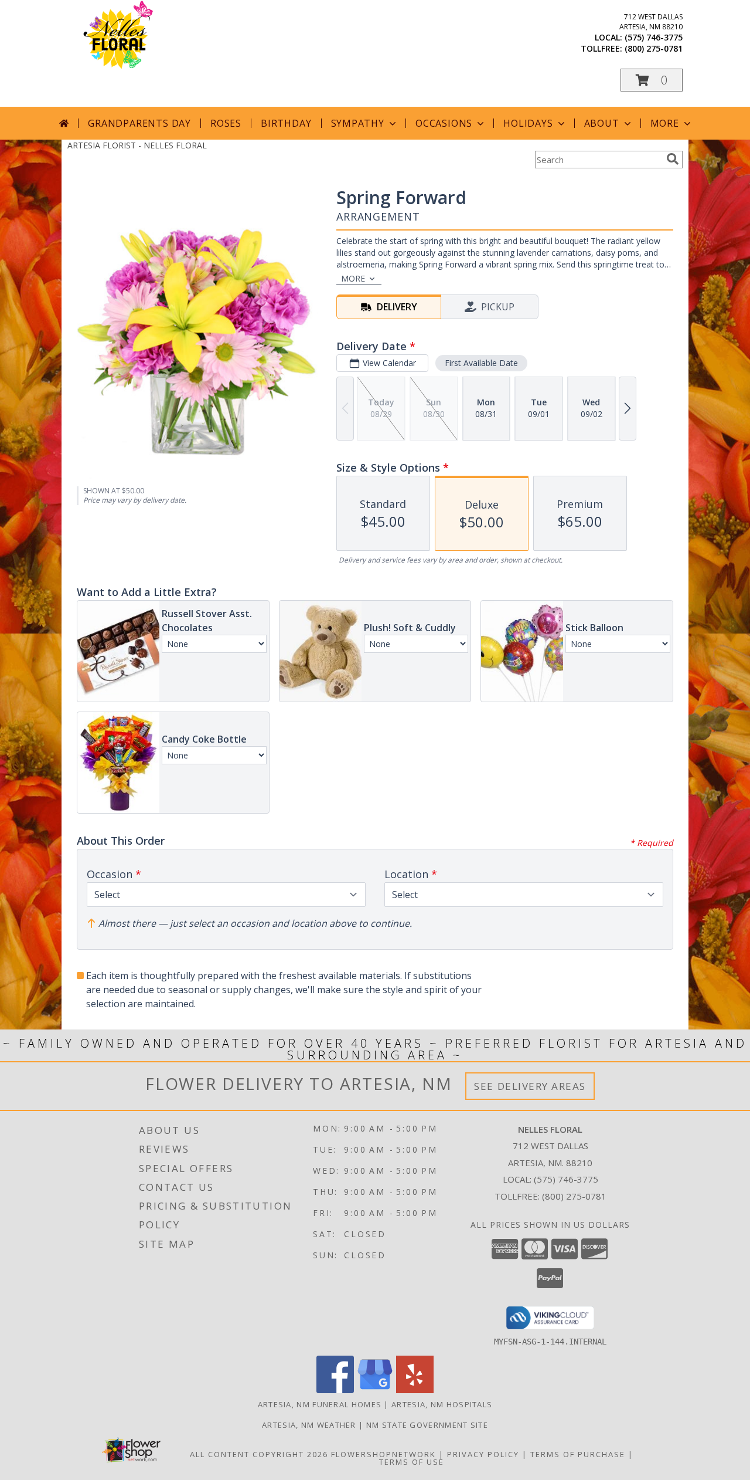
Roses (225, 123)
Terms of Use (411, 1462)
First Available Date (481, 362)
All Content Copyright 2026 (259, 1454)
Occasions (443, 123)
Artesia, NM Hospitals (441, 1404)
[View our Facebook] (335, 1390)
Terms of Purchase (577, 1454)
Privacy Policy (483, 1454)
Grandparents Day (139, 123)
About (601, 123)
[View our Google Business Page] (375, 1390)
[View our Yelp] (415, 1390)
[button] (652, 80)
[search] (672, 159)
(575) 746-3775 (654, 37)
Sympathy (357, 123)
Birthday (286, 123)
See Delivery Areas (530, 1086)
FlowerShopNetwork (383, 1454)
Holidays (528, 123)
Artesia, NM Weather (309, 1425)
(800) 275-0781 (654, 48)
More (664, 123)
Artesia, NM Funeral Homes (320, 1404)
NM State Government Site (427, 1425)
